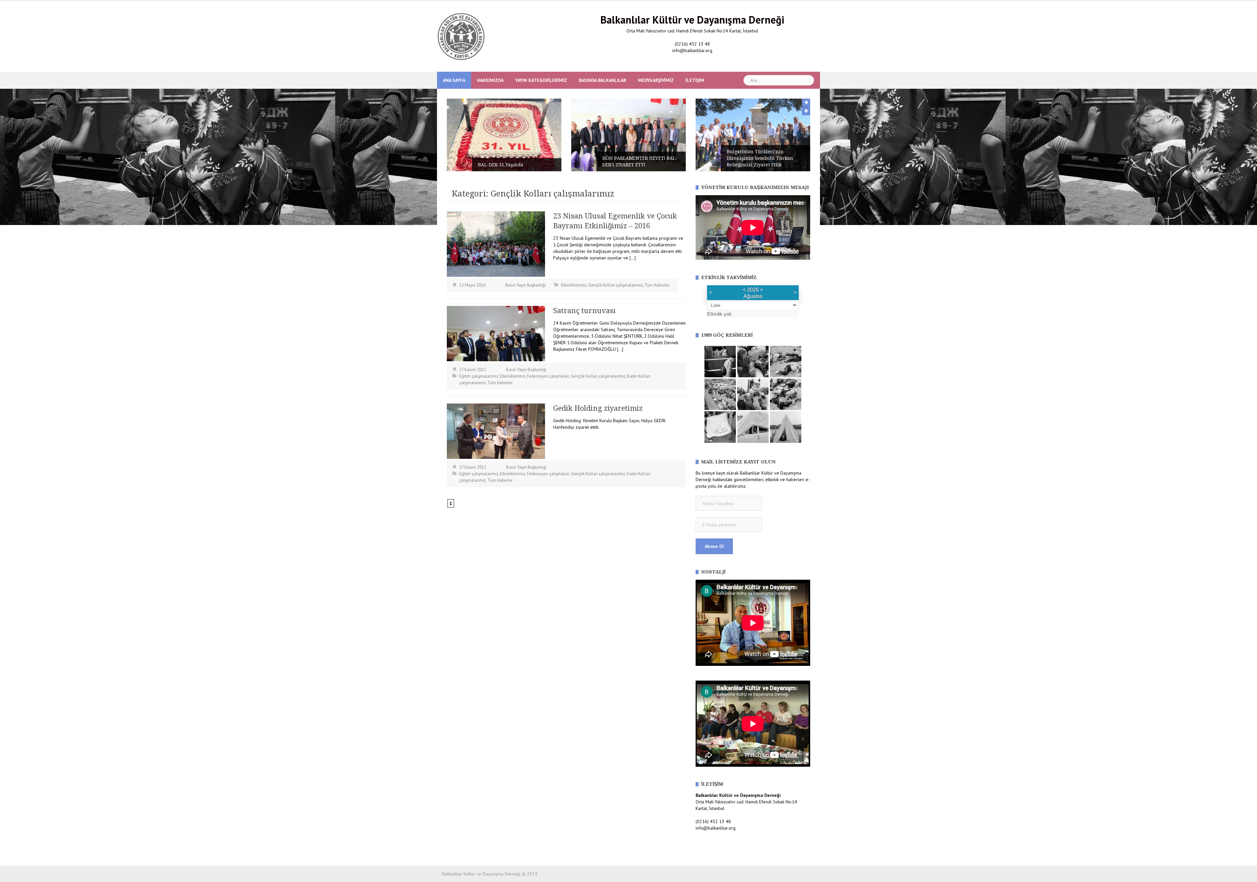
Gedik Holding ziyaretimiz (598, 408)
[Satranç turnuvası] (496, 333)
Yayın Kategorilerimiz (541, 80)
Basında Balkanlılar (602, 80)
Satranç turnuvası (584, 311)
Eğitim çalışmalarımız (478, 376)
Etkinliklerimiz (574, 285)
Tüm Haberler (656, 285)
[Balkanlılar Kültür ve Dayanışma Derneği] (461, 36)
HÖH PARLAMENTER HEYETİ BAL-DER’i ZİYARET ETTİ (516, 161)
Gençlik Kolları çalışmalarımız (615, 285)
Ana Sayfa (454, 80)
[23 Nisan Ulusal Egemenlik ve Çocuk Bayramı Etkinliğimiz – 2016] (496, 244)
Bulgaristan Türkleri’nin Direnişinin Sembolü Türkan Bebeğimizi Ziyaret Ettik (636, 158)
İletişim (694, 80)
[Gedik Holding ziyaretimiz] (496, 431)
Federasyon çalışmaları (548, 376)
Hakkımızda (490, 80)
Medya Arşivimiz (656, 80)
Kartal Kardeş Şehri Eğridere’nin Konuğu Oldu (766, 165)
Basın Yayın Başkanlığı (525, 285)
